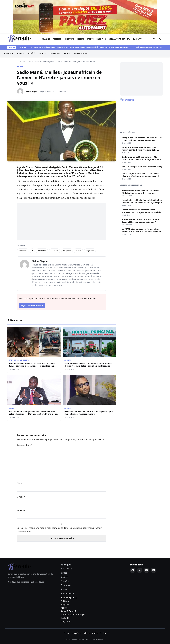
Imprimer (90, 251)
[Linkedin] (153, 570)
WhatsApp (42, 251)
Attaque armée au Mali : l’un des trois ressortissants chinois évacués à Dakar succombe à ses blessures (72, 47)
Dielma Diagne (31, 91)
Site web (21, 510)
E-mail (21, 496)
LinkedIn (54, 251)
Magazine (65, 621)
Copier (78, 251)
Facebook (23, 251)
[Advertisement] (61, 221)
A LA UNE (46, 39)
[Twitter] (139, 570)
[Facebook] (132, 570)
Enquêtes (76, 633)
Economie (55, 53)
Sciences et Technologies (73, 614)
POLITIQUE (58, 39)
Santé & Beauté (68, 611)
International (81, 53)
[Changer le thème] (160, 39)
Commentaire (25, 445)
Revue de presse (69, 597)
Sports (90, 39)
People (64, 607)
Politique (65, 601)
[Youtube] (146, 570)
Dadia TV (137, 39)
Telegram (67, 251)
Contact (67, 633)
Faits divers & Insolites (19, 360)
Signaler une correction (32, 305)
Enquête (69, 39)
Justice (20, 53)
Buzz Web (101, 39)
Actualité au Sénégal (119, 39)
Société (80, 39)
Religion (65, 604)
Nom (20, 483)
